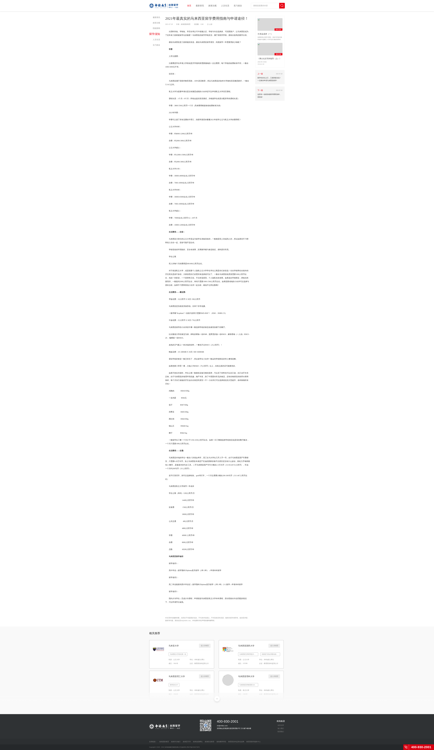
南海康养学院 (221, 742)
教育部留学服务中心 (253, 742)
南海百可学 (187, 742)
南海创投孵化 (198, 742)
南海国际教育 (164, 742)
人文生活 (225, 6)
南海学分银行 (176, 742)
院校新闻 (156, 28)
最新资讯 (200, 6)
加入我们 (281, 728)
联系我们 (281, 731)
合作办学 (281, 725)
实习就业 (238, 6)
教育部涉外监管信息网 (236, 742)
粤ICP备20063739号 (193, 747)
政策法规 (212, 6)
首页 (189, 6)
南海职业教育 (209, 742)
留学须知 (154, 33)
